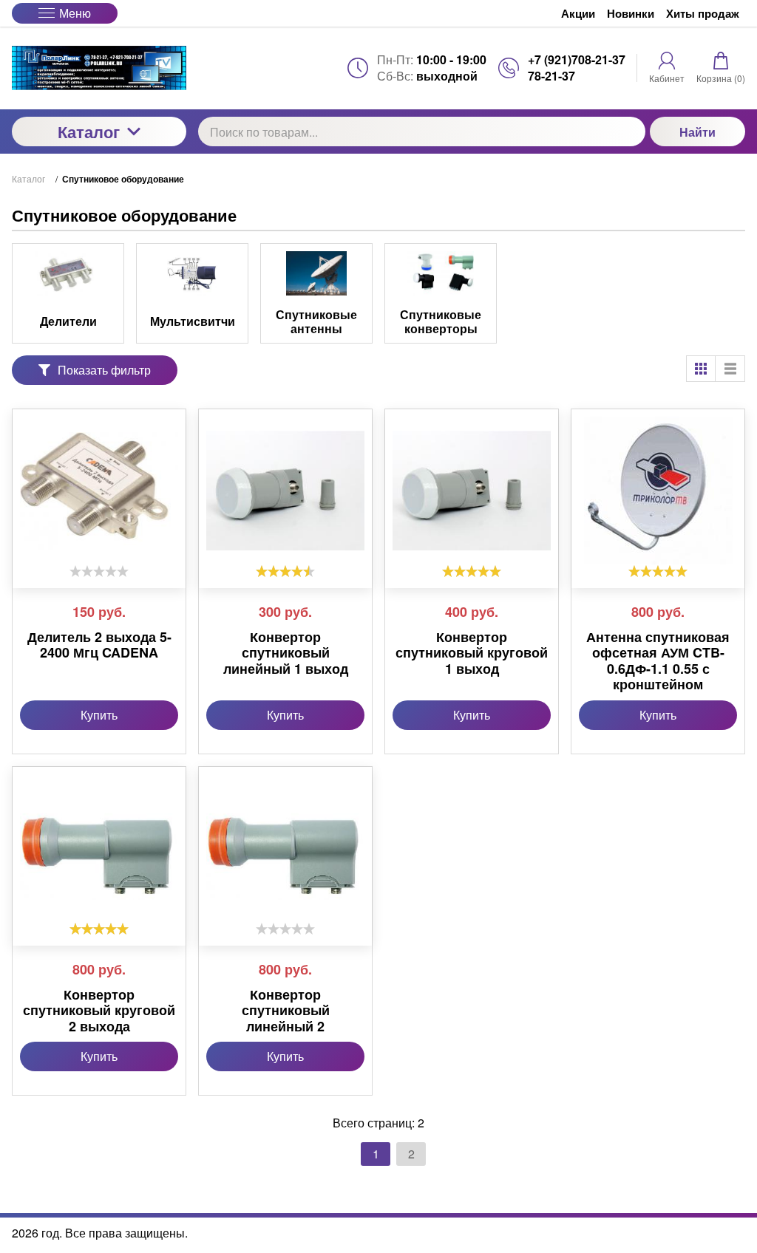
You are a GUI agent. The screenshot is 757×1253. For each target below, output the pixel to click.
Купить (99, 714)
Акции (578, 13)
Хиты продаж (702, 13)
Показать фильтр (104, 369)
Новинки (630, 13)
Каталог (89, 131)
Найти (697, 131)
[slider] (99, 571)
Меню (75, 12)
